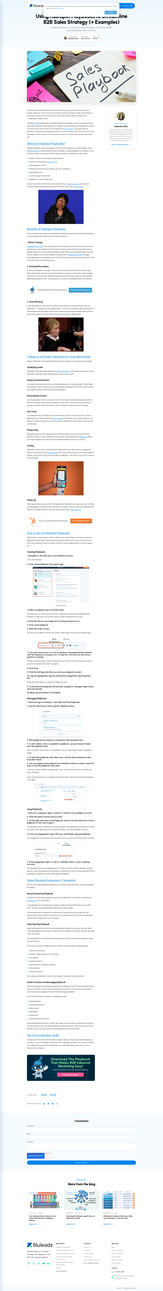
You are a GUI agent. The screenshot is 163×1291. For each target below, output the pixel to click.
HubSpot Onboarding (63, 1247)
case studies (57, 418)
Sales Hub (53, 1094)
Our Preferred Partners (92, 1260)
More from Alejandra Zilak (119, 144)
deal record (79, 187)
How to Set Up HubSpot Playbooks (48, 533)
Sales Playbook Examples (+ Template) (51, 880)
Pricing (58, 1268)
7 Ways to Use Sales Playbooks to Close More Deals (58, 356)
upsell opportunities (75, 255)
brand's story (31, 900)
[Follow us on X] (34, 1263)
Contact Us (87, 1257)
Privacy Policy (59, 8)
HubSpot (38, 123)
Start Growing (61, 1271)
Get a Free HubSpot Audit (43, 1035)
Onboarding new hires (34, 246)
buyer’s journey (69, 129)
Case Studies (116, 1257)
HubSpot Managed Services (65, 1253)
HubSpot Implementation (64, 1250)
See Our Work (88, 1253)
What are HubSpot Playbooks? (46, 143)
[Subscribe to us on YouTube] (43, 1263)
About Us (87, 1247)
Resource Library (117, 1250)
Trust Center (116, 1263)
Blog (113, 1247)
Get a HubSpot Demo (91, 1263)
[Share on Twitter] (48, 1104)
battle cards (34, 151)
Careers (86, 1250)
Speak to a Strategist (122, 5)
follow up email (75, 509)
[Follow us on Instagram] (39, 1263)
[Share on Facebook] (53, 1104)
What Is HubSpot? (118, 1253)
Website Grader (117, 1260)
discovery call (52, 162)
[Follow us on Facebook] (29, 1263)
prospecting (83, 437)
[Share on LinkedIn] (44, 1104)
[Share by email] (57, 1104)
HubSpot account (73, 184)
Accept (110, 12)
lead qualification (63, 371)
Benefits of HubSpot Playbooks (46, 229)
